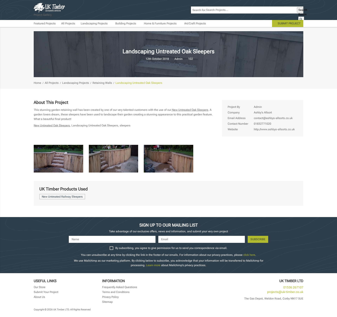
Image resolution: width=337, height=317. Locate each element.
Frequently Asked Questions (119, 287)
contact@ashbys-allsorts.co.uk (273, 118)
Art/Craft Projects (195, 23)
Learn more (153, 265)
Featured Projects (45, 23)
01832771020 (262, 123)
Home (37, 83)
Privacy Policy (110, 297)
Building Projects (125, 23)
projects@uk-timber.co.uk (285, 292)
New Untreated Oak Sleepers (189, 110)
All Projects (68, 23)
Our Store (39, 287)
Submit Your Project (46, 292)
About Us (39, 297)
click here (249, 255)
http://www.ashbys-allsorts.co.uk (274, 129)
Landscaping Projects (94, 23)
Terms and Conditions (116, 292)
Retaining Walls (102, 83)
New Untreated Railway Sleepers (62, 196)
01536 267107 (293, 287)
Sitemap (107, 301)
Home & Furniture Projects (160, 23)
